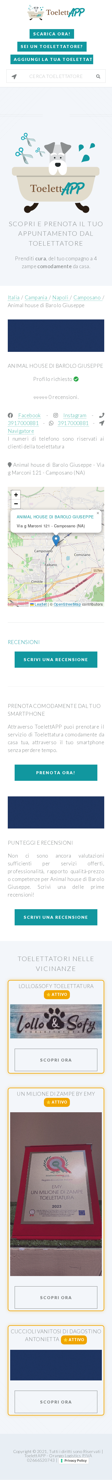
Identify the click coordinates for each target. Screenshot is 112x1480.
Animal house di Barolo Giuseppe (46, 305)
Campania (37, 297)
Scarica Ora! (52, 33)
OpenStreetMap (67, 604)
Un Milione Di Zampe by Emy (56, 1094)
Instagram (74, 415)
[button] (56, 541)
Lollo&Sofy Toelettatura (56, 986)
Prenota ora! (56, 772)
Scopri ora (56, 1059)
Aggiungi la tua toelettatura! (53, 59)
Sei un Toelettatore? (52, 46)
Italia (14, 297)
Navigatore (21, 431)
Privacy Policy (76, 1460)
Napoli (61, 297)
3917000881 (23, 423)
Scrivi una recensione (56, 659)
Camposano (87, 297)
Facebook (29, 415)
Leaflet (40, 604)
